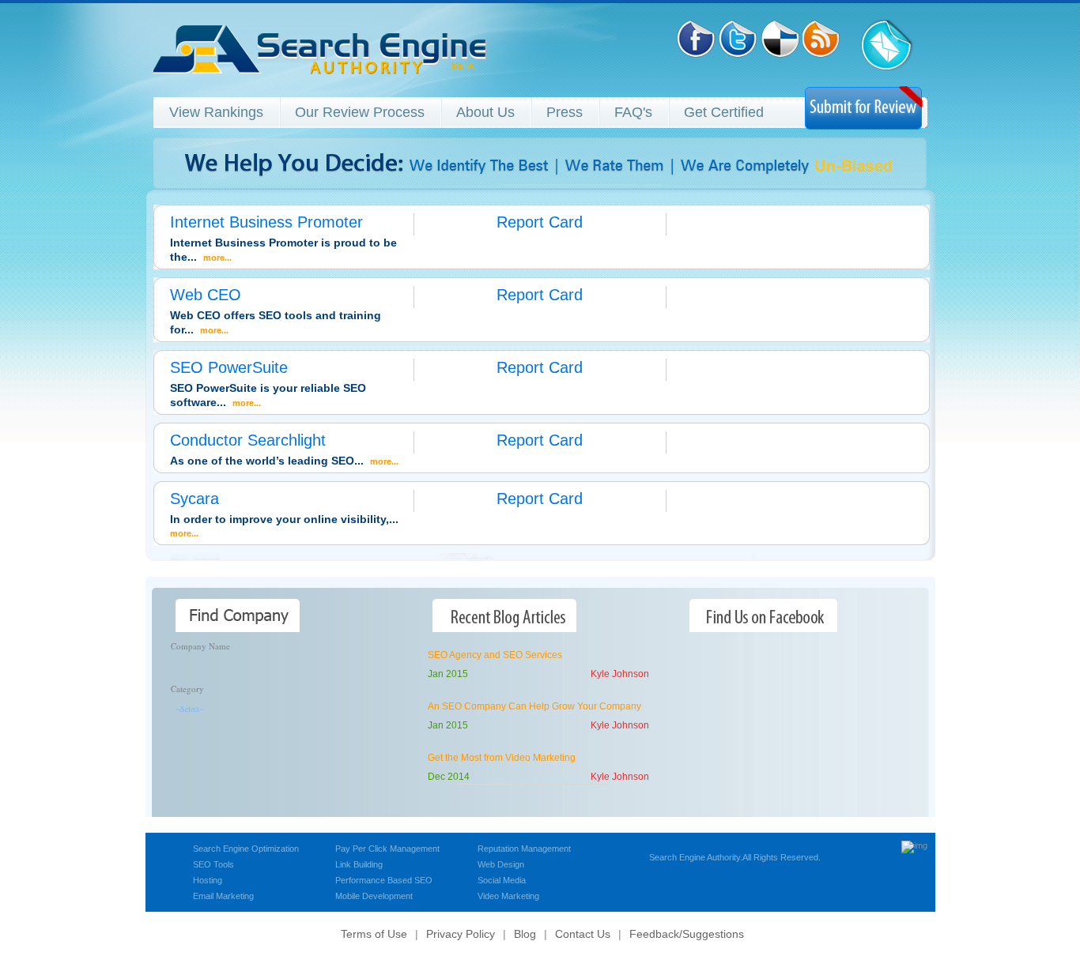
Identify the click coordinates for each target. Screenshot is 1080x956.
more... (217, 257)
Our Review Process (360, 112)
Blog (525, 934)
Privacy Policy (460, 934)
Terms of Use (374, 934)
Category (187, 688)
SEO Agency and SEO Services (495, 655)
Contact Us (582, 934)
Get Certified (724, 112)
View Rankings (216, 112)
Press (564, 112)
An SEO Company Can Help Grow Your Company (534, 706)
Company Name (200, 646)
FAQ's (633, 112)
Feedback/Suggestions (686, 934)
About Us (485, 112)
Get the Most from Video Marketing (502, 757)
